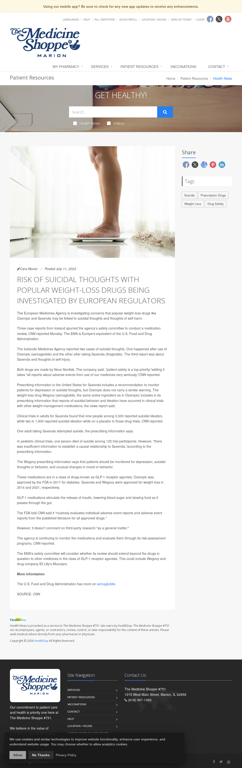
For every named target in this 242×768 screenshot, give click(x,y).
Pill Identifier (105, 19)
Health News (90, 123)
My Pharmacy (66, 66)
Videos (119, 123)
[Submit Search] (165, 112)
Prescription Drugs (213, 195)
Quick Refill (128, 19)
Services (100, 66)
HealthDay (41, 641)
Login (200, 19)
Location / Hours (154, 19)
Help (86, 19)
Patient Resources (140, 66)
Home (170, 78)
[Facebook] (214, 761)
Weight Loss (192, 203)
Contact (216, 66)
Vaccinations (183, 66)
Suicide (189, 195)
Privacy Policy (66, 755)
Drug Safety (215, 203)
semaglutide (106, 583)
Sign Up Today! (181, 19)
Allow (17, 755)
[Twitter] (221, 761)
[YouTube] (228, 761)
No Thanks (41, 755)
